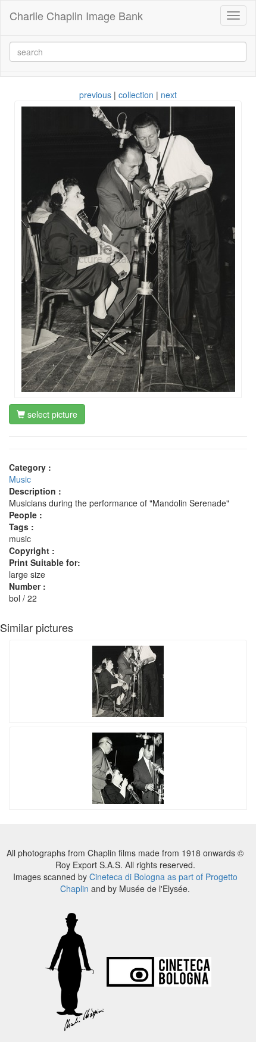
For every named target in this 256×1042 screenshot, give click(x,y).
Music (20, 479)
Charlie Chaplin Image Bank (76, 15)
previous (95, 95)
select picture (51, 414)
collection (136, 95)
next (169, 95)
